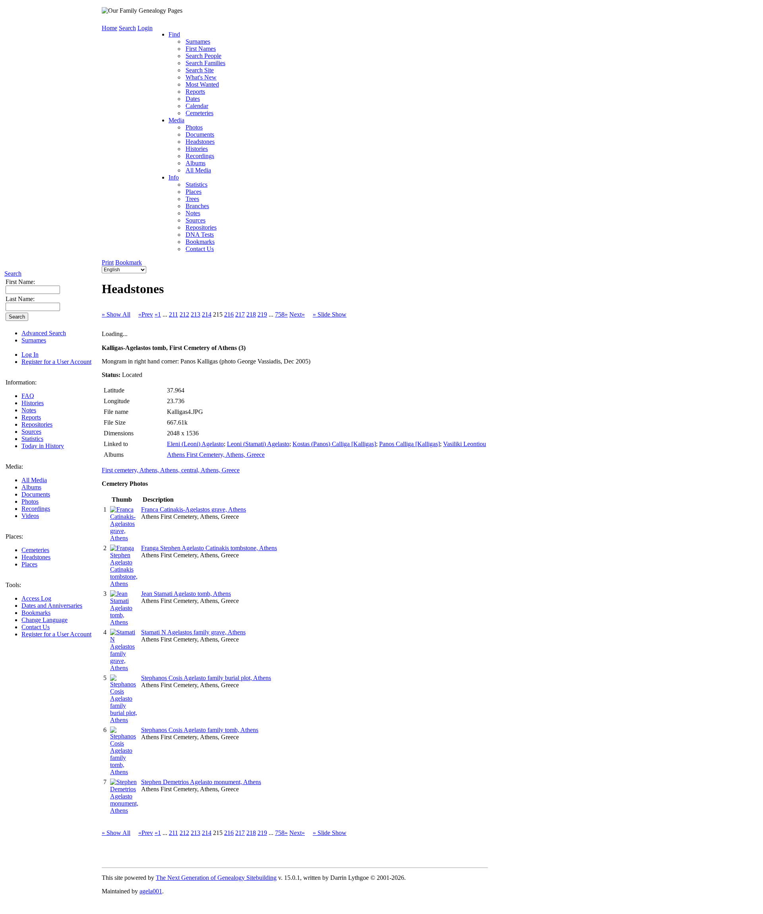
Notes (28, 410)
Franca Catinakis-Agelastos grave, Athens (193, 509)
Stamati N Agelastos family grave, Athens (193, 632)
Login (145, 28)
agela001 (150, 891)
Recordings (35, 508)
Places (29, 564)
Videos (30, 515)
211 (173, 314)
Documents (35, 494)
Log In (30, 354)
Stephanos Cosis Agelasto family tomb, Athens (199, 730)
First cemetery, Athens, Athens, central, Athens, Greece (171, 470)
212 (184, 314)
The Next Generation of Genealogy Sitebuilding (216, 877)
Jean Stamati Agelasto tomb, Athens (186, 593)
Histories (32, 403)
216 (229, 314)
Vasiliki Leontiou (464, 444)
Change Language (44, 619)
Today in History (42, 446)
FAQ (27, 395)
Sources (31, 431)
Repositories (36, 424)
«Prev (145, 314)
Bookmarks (35, 612)
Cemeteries (35, 550)
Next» (297, 314)
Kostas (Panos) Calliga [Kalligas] (334, 444)
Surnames (33, 340)
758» (281, 314)
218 (251, 314)
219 (262, 314)
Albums (31, 487)
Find (174, 34)
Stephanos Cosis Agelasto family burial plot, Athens (206, 677)
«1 (158, 314)
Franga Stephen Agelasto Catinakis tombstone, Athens (209, 548)
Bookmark (128, 262)
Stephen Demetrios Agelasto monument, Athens (201, 782)
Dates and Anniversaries (51, 605)
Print (108, 262)
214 (206, 314)
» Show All (116, 314)
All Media (34, 480)
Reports (31, 417)
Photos (30, 501)
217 (240, 314)
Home (109, 28)
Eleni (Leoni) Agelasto (195, 444)
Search (12, 273)
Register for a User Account (56, 361)
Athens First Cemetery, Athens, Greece (216, 454)
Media (176, 120)
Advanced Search (43, 333)
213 (195, 314)
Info (173, 177)
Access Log (36, 598)
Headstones (35, 557)
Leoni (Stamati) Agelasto (258, 444)
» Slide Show (330, 314)
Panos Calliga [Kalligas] (409, 444)
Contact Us (35, 627)
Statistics (32, 438)
